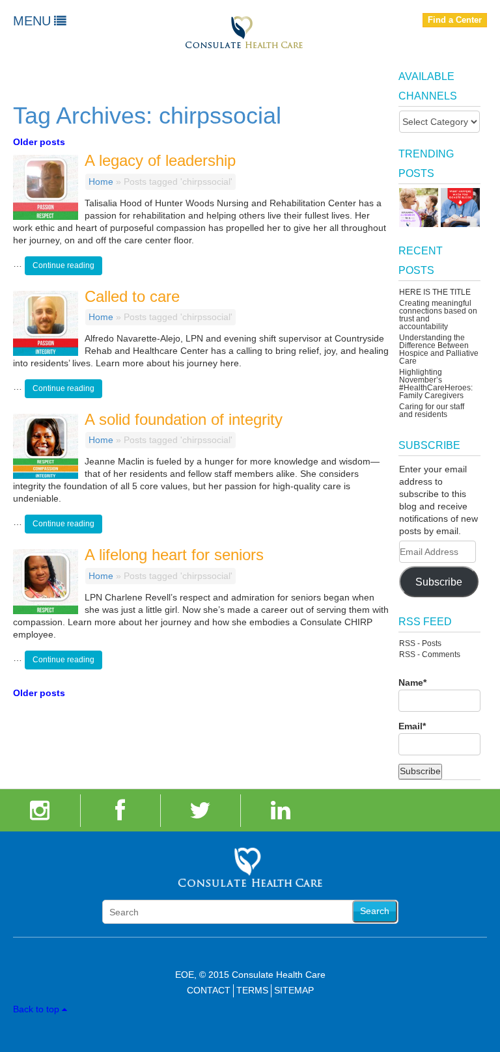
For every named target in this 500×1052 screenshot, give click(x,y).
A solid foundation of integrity (184, 419)
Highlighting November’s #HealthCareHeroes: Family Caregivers (436, 384)
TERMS (252, 990)
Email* (412, 726)
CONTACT (208, 990)
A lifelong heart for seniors (174, 554)
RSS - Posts (420, 643)
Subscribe (438, 581)
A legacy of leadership (160, 160)
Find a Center (455, 20)
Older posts (39, 142)
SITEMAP (294, 990)
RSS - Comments (429, 654)
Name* (412, 682)
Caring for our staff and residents (431, 410)
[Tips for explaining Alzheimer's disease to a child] (418, 207)
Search (374, 911)
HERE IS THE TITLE (435, 292)
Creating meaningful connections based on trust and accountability (438, 315)
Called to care (132, 296)
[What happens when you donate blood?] (460, 207)
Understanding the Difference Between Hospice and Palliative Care (439, 349)
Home (101, 181)
